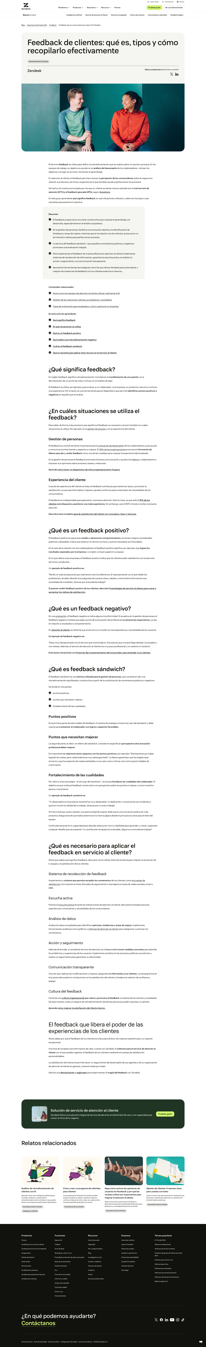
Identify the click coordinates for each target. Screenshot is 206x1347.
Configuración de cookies (68, 1342)
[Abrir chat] (200, 1341)
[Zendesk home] (26, 6)
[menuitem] (180, 2)
